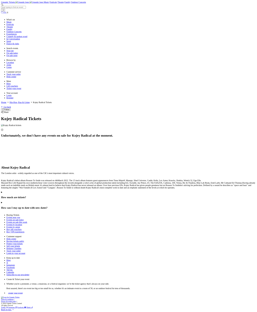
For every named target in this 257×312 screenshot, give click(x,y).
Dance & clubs (12, 44)
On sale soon (11, 55)
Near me (10, 51)
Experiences (11, 34)
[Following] (2, 13)
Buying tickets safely (15, 241)
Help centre (11, 77)
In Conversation (13, 39)
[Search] (3, 10)
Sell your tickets (13, 246)
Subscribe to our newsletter (17, 275)
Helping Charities (13, 248)
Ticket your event (13, 88)
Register (9, 98)
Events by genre (13, 227)
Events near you (13, 217)
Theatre (60, 2)
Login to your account (15, 253)
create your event (15, 293)
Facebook (10, 267)
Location (10, 62)
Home (3, 102)
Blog (8, 83)
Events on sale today (15, 220)
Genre (9, 67)
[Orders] (5, 13)
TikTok (9, 270)
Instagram (10, 265)
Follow (6, 110)
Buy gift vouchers (14, 229)
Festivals (53, 2)
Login (9, 95)
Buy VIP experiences (15, 232)
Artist (8, 65)
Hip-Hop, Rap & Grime (20, 102)
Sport (8, 41)
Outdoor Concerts (78, 2)
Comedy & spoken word (16, 36)
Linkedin (10, 272)
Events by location (14, 224)
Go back (7, 107)
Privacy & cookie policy (8, 301)
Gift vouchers (12, 86)
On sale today (12, 53)
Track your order (13, 74)
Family (67, 2)
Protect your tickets (14, 244)
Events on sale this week (16, 222)
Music (46, 2)
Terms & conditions (7, 299)
